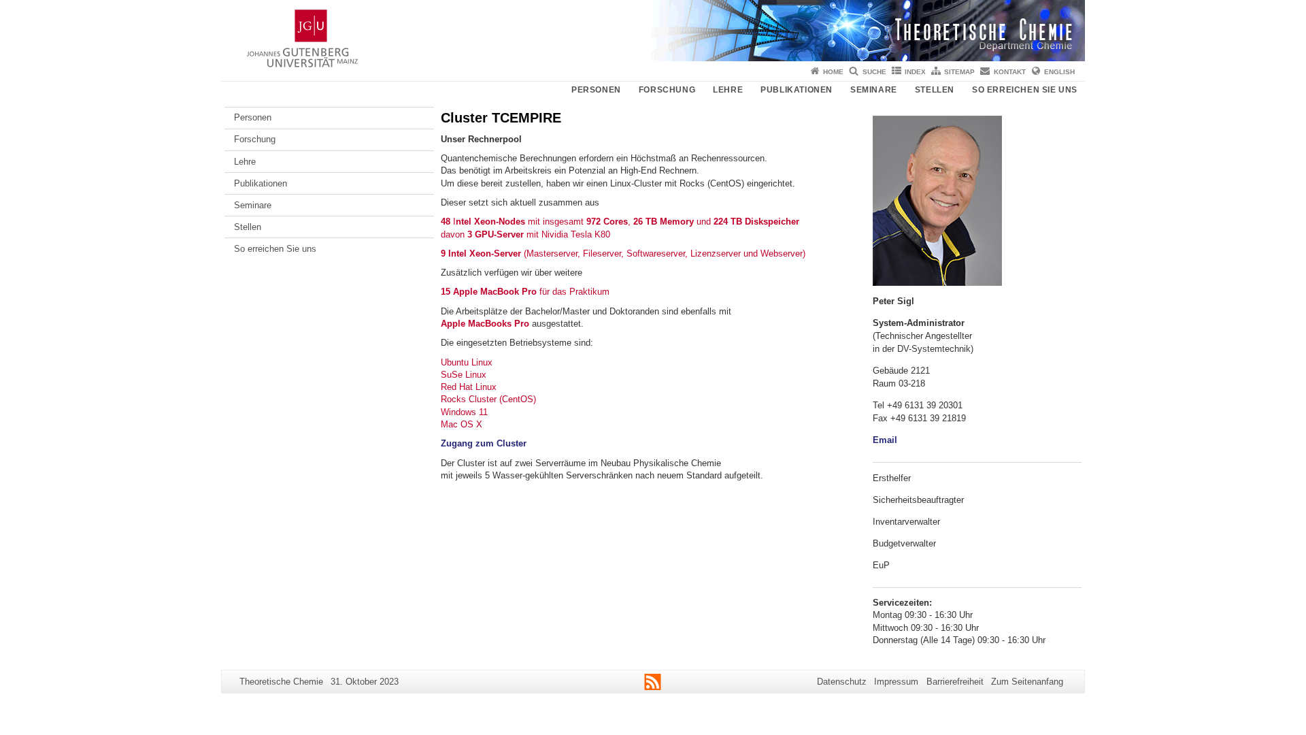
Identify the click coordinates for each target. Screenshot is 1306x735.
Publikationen (796, 90)
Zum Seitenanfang (1027, 681)
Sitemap (959, 72)
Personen (596, 90)
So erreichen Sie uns (1024, 90)
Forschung (667, 90)
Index (915, 72)
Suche (874, 72)
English (1059, 72)
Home (833, 72)
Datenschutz (842, 681)
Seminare (873, 90)
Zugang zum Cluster (483, 443)
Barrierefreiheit (955, 681)
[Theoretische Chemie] (653, 30)
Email (885, 440)
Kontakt (1010, 72)
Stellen (934, 90)
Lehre (728, 90)
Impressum (896, 681)
